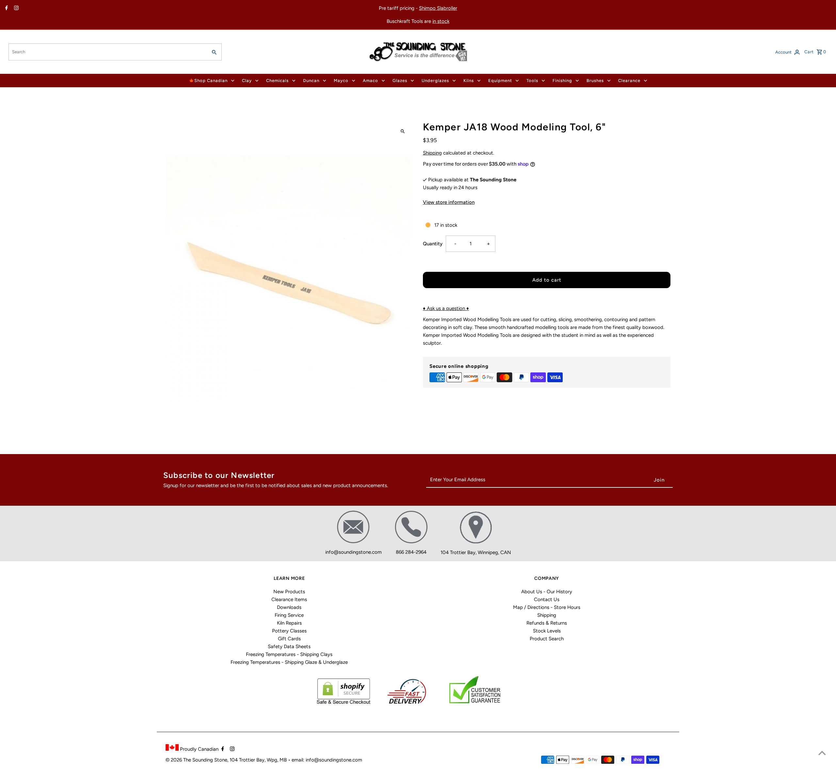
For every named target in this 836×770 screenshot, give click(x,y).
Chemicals (277, 80)
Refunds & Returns (546, 623)
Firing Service (289, 615)
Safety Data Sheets (289, 646)
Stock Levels (547, 631)
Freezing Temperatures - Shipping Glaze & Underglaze (289, 662)
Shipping (432, 153)
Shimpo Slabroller (438, 8)
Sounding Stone (209, 760)
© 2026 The (179, 760)
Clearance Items (289, 599)
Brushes (595, 80)
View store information (448, 202)
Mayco (341, 80)
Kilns (468, 80)
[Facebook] (6, 8)
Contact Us (546, 599)
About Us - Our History (546, 592)
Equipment (500, 80)
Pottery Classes (289, 631)
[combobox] (107, 52)
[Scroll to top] (822, 752)
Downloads (289, 607)
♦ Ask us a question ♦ (446, 308)
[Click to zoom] (402, 131)
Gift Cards (289, 639)
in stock (440, 21)
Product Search (547, 639)
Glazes (400, 80)
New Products (289, 592)
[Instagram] (15, 8)
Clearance (629, 80)
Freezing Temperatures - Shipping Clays (289, 654)
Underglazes (435, 80)
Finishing (562, 80)
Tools (532, 80)
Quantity (432, 244)
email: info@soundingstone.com (327, 760)
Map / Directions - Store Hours (546, 607)
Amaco (370, 80)
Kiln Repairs (289, 623)
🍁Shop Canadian (208, 80)
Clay (247, 80)
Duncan (311, 80)
